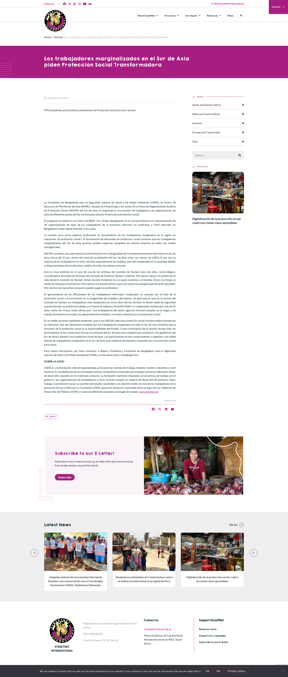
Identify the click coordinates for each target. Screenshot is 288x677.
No (218, 671)
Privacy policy (237, 671)
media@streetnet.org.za (157, 629)
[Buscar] (240, 155)
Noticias (58, 37)
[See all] (241, 525)
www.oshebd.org (148, 391)
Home (47, 37)
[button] (241, 15)
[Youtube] (84, 4)
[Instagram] (80, 4)
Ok (207, 671)
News (230, 15)
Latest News (57, 525)
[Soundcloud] (90, 4)
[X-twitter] (70, 4)
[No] (283, 670)
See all (233, 524)
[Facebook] (64, 4)
